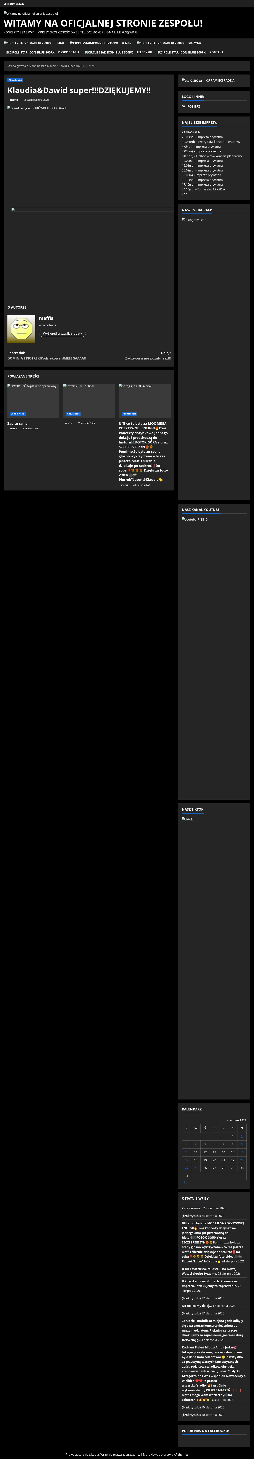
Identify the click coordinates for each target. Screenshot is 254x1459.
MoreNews (150, 1454)
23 (242, 1160)
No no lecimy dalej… (197, 1306)
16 (242, 1152)
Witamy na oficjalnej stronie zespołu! (103, 23)
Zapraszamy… (18, 423)
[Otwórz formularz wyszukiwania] (249, 47)
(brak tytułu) (191, 1216)
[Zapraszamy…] (33, 401)
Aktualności (15, 80)
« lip (184, 1182)
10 (186, 1152)
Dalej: (148, 355)
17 (186, 1160)
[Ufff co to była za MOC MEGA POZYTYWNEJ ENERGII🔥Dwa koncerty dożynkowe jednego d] (145, 401)
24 (186, 1168)
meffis (14, 99)
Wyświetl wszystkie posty (62, 333)
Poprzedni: (46, 355)
